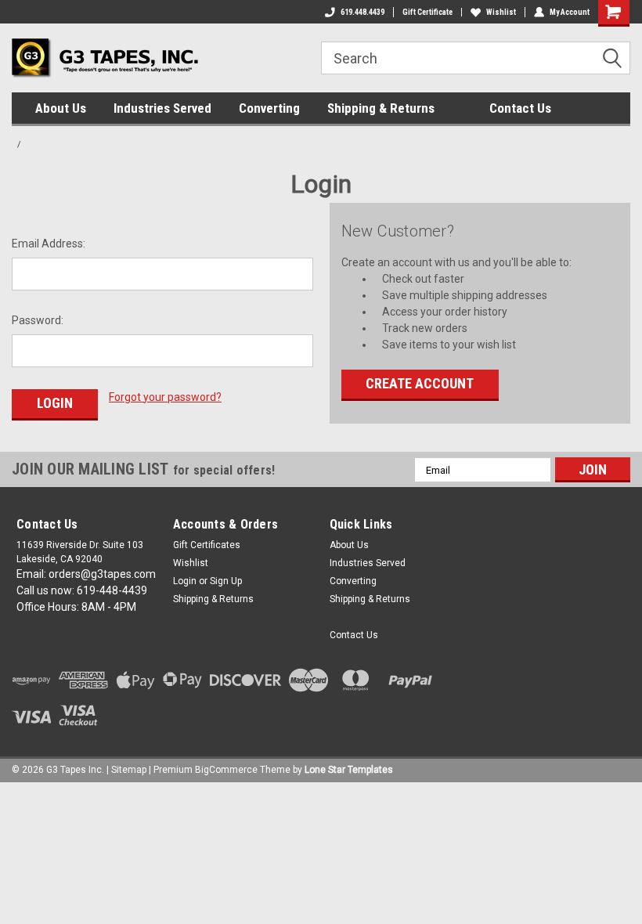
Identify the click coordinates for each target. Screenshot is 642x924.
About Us (60, 108)
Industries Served (162, 108)
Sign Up (226, 581)
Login (185, 581)
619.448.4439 (362, 12)
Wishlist (501, 12)
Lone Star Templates (349, 769)
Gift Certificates (206, 545)
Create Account (420, 383)
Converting (269, 108)
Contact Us (520, 108)
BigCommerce (226, 769)
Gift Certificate (427, 12)
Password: (37, 320)
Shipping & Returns (381, 108)
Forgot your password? (165, 397)
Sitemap (128, 769)
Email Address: (48, 243)
